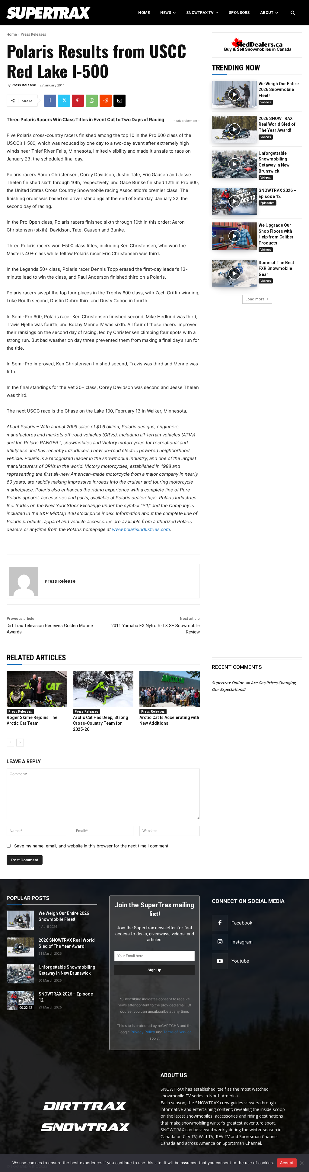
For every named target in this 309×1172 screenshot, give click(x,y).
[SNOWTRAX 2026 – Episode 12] (234, 201)
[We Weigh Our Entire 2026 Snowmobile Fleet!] (234, 94)
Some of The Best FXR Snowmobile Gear (276, 268)
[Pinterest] (78, 101)
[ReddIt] (106, 101)
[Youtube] (220, 961)
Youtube (240, 961)
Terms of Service (177, 1032)
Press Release (23, 85)
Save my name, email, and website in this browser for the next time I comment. (92, 845)
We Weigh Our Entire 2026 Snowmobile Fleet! (279, 89)
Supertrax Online (228, 682)
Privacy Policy (143, 1032)
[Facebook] (50, 101)
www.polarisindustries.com (141, 529)
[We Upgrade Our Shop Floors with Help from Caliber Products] (234, 236)
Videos (265, 102)
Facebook (241, 923)
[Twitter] (64, 101)
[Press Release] (23, 581)
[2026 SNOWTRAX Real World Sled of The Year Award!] (234, 129)
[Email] (119, 101)
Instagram (242, 942)
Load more (255, 299)
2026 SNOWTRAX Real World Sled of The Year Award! (277, 124)
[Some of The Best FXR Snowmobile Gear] (234, 273)
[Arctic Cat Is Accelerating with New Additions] (169, 689)
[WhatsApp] (92, 101)
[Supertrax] (32, 13)
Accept (287, 1162)
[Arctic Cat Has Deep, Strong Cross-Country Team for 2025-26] (103, 689)
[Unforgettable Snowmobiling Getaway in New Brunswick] (234, 164)
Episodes (267, 203)
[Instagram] (220, 942)
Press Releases (33, 34)
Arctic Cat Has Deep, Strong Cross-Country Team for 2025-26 (100, 723)
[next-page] (20, 742)
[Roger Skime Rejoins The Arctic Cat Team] (37, 689)
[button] (292, 12)
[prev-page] (10, 742)
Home (12, 34)
